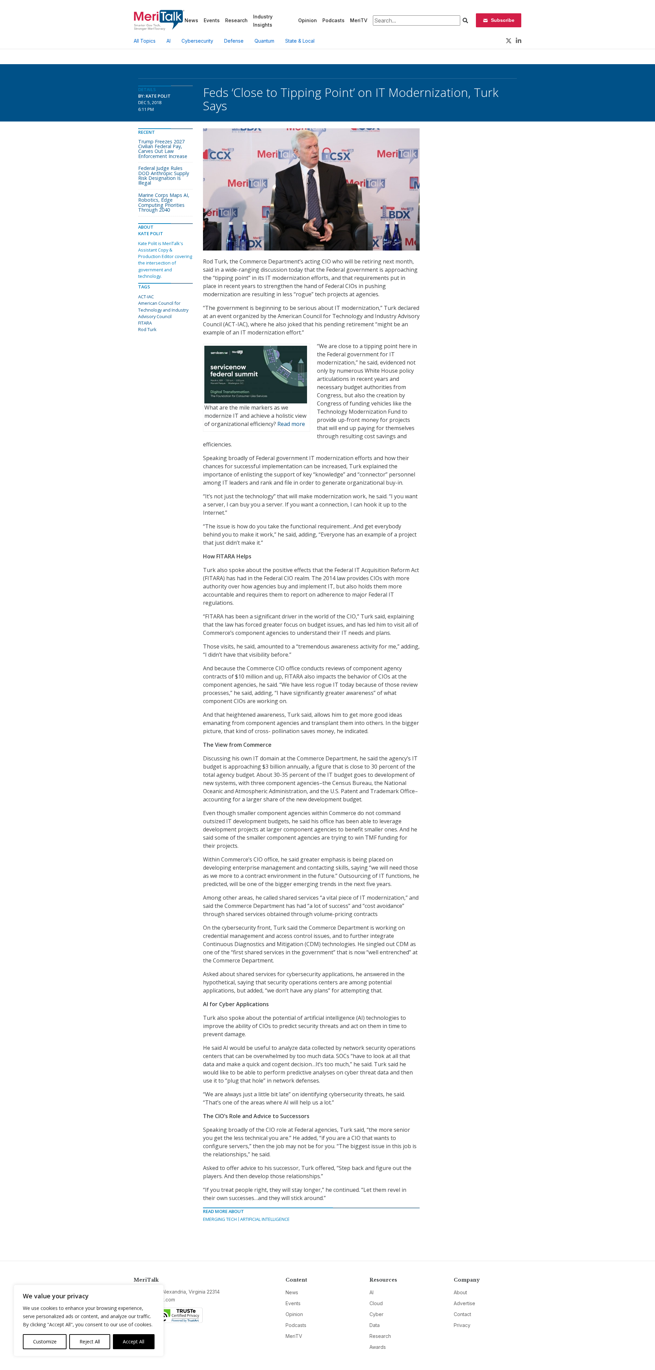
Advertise (464, 1303)
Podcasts (333, 20)
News (191, 20)
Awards (377, 1347)
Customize (45, 1341)
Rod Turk (147, 329)
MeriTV (358, 20)
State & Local (300, 41)
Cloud (376, 1303)
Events (212, 20)
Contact (462, 1314)
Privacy (462, 1325)
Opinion (307, 20)
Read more (291, 424)
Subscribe (502, 20)
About (460, 1292)
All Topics (145, 41)
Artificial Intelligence (265, 1219)
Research (236, 20)
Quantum (264, 41)
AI (168, 41)
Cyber (376, 1314)
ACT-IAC (146, 297)
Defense (234, 41)
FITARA (145, 323)
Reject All (89, 1341)
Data (374, 1325)
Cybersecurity (197, 41)
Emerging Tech (220, 1219)
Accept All (133, 1341)
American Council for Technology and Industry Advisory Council (163, 309)
